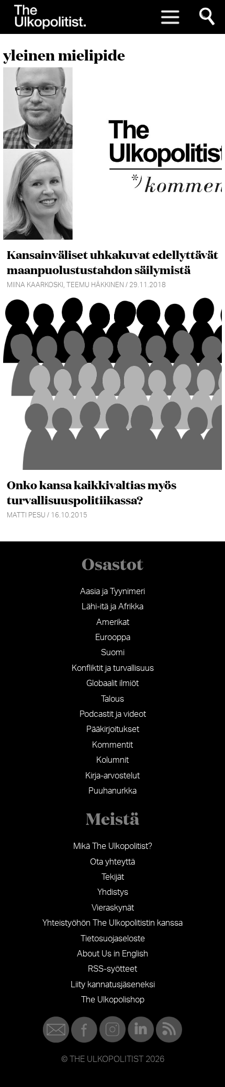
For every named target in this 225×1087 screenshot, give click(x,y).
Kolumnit (112, 760)
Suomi (113, 652)
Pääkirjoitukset (112, 729)
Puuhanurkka (112, 791)
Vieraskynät (113, 908)
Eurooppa (112, 637)
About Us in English (112, 954)
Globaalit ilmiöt (112, 683)
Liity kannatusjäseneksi (113, 984)
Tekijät (113, 877)
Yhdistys (112, 892)
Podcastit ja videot (113, 714)
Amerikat (112, 622)
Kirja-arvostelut (112, 776)
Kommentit (112, 745)
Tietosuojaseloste (113, 939)
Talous (112, 699)
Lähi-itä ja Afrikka (112, 606)
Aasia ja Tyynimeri (112, 591)
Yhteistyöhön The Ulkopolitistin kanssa (112, 923)
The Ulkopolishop (112, 1000)
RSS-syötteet (112, 969)
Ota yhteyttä (112, 862)
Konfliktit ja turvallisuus (113, 668)
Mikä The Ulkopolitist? (112, 846)
